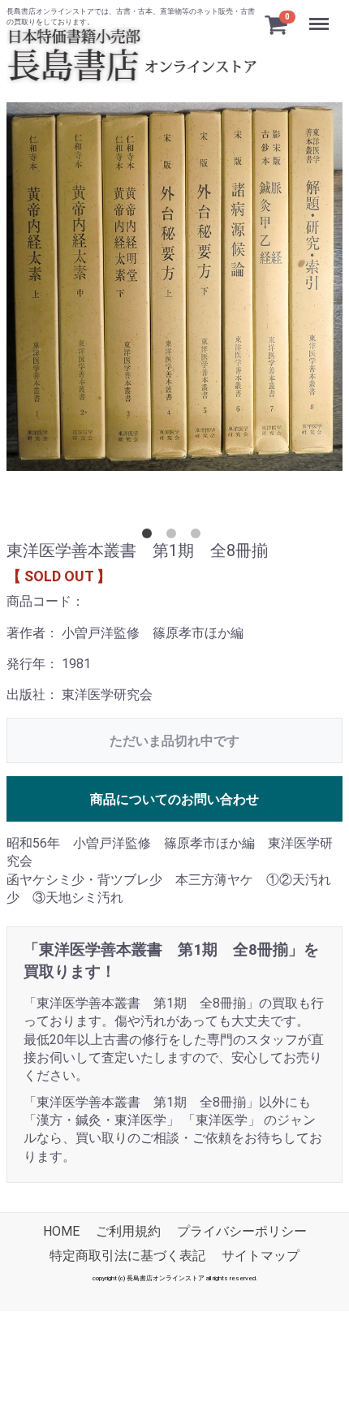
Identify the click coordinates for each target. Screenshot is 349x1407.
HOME (61, 1231)
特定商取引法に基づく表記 (127, 1256)
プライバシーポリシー (242, 1231)
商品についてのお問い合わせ (174, 799)
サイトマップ (260, 1256)
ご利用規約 (128, 1231)
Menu (321, 15)
